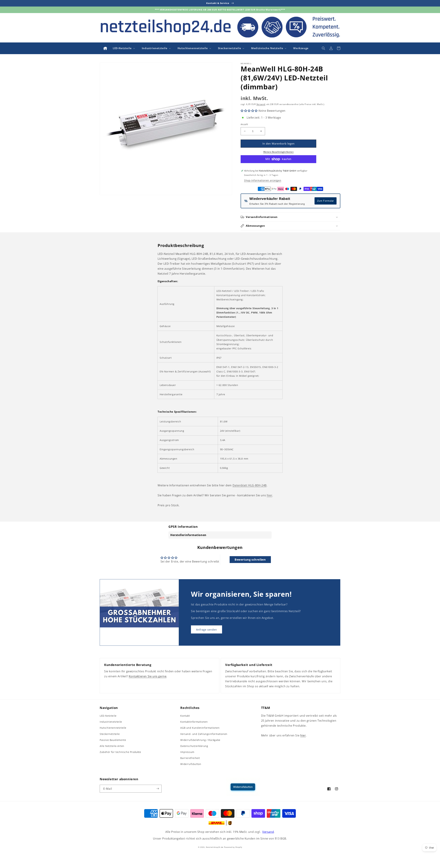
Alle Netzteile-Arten (112, 746)
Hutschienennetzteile (113, 727)
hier (269, 495)
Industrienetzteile (111, 721)
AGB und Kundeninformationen (199, 727)
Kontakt (185, 715)
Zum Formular (325, 200)
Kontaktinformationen (194, 721)
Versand (260, 104)
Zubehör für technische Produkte (120, 752)
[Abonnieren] (157, 789)
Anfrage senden (206, 629)
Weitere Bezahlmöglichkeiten (278, 151)
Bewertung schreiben (250, 559)
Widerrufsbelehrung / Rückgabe (200, 740)
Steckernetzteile (110, 734)
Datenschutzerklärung (194, 746)
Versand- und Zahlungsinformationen (203, 734)
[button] (123, 48)
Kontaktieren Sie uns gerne (148, 676)
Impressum (187, 752)
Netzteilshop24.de (214, 847)
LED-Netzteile (108, 715)
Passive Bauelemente (113, 740)
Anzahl (244, 124)
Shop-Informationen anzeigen (262, 180)
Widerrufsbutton (190, 764)
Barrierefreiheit (190, 758)
